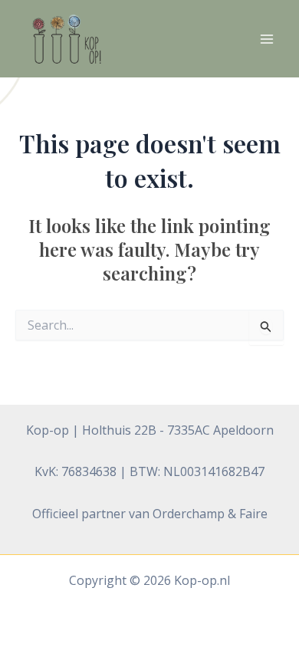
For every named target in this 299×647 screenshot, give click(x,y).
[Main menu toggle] (267, 39)
